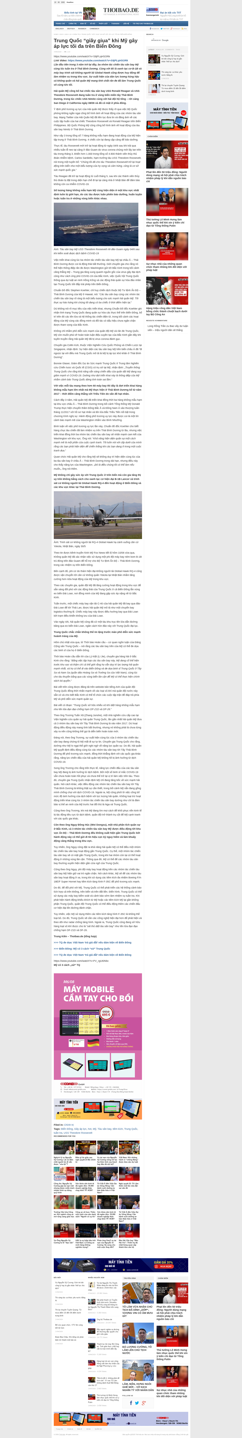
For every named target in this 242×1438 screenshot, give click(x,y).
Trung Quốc (130, 1129)
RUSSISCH (82, 28)
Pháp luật (103, 23)
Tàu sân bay (104, 1129)
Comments (169, 49)
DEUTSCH (71, 28)
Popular (160, 49)
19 (70, 34)
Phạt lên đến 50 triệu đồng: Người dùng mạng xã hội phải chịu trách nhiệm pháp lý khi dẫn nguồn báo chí (166, 177)
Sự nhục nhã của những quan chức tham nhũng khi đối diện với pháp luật (166, 266)
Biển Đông (67, 1129)
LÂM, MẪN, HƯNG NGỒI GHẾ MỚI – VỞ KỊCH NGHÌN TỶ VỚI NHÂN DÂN (138, 1387)
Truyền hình (130, 1278)
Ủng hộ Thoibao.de (80, 2)
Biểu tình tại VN (73, 12)
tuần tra (58, 1132)
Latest (151, 49)
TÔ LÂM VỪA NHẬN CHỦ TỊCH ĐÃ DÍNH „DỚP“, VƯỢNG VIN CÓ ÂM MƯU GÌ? (137, 1311)
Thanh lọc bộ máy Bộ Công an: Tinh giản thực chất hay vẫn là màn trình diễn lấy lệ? (103, 1347)
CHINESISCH (94, 28)
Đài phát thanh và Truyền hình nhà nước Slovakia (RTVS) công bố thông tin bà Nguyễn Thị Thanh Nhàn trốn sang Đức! (103, 1305)
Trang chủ (60, 23)
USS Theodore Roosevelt (78, 1132)
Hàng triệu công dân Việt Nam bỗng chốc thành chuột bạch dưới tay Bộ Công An (166, 311)
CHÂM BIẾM (153, 136)
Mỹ (94, 1129)
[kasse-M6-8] (98, 1096)
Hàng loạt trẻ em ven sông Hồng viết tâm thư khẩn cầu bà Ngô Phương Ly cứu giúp (103, 1364)
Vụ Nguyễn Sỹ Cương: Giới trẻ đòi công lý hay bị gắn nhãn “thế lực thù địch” (69, 1285)
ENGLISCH (60, 28)
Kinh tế (83, 23)
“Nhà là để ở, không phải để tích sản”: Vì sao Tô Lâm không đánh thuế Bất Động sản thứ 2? (103, 1381)
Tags (178, 49)
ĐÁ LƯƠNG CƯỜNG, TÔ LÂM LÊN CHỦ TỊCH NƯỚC (137, 1350)
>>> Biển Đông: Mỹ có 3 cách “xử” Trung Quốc (82, 948)
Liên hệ (126, 23)
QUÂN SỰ (98, 1429)
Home (56, 34)
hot (89, 1129)
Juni (66, 34)
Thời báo (62, 1434)
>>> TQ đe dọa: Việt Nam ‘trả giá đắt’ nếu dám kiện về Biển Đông (92, 942)
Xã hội (92, 23)
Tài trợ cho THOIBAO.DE (143, 23)
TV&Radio (115, 23)
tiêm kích (118, 1129)
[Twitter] (138, 1404)
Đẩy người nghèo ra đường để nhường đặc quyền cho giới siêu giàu (108, 1331)
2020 (61, 34)
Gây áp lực (80, 1129)
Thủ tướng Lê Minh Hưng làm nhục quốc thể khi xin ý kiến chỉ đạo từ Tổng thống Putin (165, 222)
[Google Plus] (145, 1404)
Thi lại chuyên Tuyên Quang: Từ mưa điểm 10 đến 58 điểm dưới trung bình (68, 1313)
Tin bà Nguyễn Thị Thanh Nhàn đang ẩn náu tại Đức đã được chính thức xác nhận (103, 1286)
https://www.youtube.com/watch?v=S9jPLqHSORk (98, 60)
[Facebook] (132, 1404)
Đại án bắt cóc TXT (170, 12)
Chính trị (72, 23)
